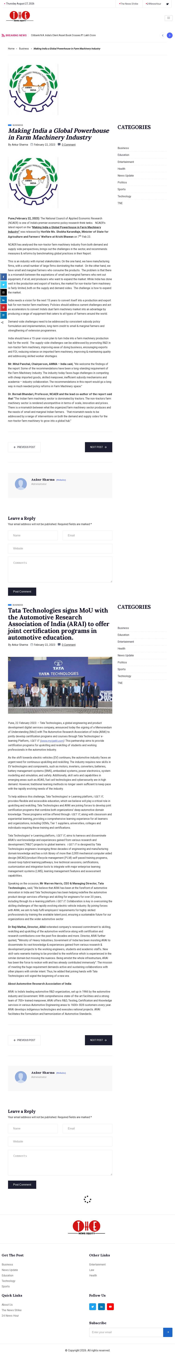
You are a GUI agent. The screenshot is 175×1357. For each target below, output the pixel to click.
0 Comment (69, 144)
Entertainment (126, 162)
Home (11, 48)
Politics (122, 182)
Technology (124, 196)
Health (121, 168)
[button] (162, 35)
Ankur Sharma (20, 144)
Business (24, 48)
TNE (120, 203)
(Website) (61, 480)
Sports (122, 189)
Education (123, 155)
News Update (126, 175)
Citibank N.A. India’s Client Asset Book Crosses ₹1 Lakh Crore (63, 35)
